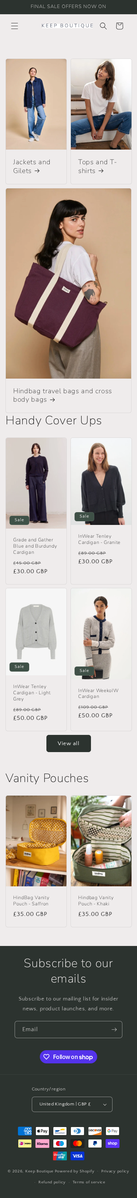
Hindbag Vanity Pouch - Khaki (96, 901)
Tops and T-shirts (97, 167)
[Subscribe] (114, 1029)
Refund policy (52, 1182)
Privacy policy (115, 1171)
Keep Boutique (39, 1171)
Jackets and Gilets (31, 167)
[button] (15, 26)
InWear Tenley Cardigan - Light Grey (32, 693)
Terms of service (89, 1182)
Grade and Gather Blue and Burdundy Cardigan (35, 546)
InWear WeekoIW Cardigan (98, 694)
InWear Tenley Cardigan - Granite (99, 539)
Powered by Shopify (75, 1171)
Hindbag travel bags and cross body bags (62, 395)
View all (69, 743)
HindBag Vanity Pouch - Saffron (31, 901)
